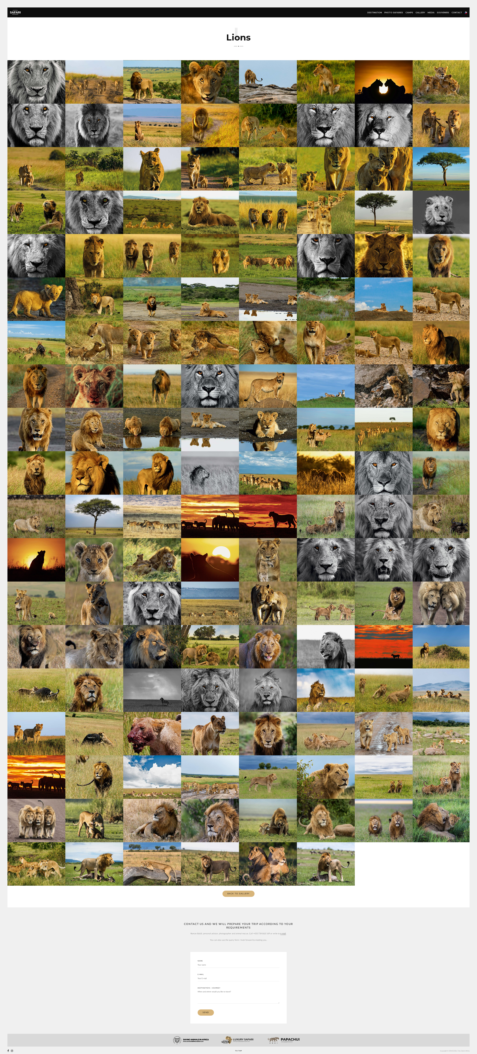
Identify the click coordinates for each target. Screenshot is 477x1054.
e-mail (283, 934)
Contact (457, 13)
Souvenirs (443, 13)
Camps (409, 13)
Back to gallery (238, 894)
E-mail (201, 974)
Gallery (420, 13)
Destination (374, 13)
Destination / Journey (209, 988)
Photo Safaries (393, 13)
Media (431, 13)
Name (200, 961)
